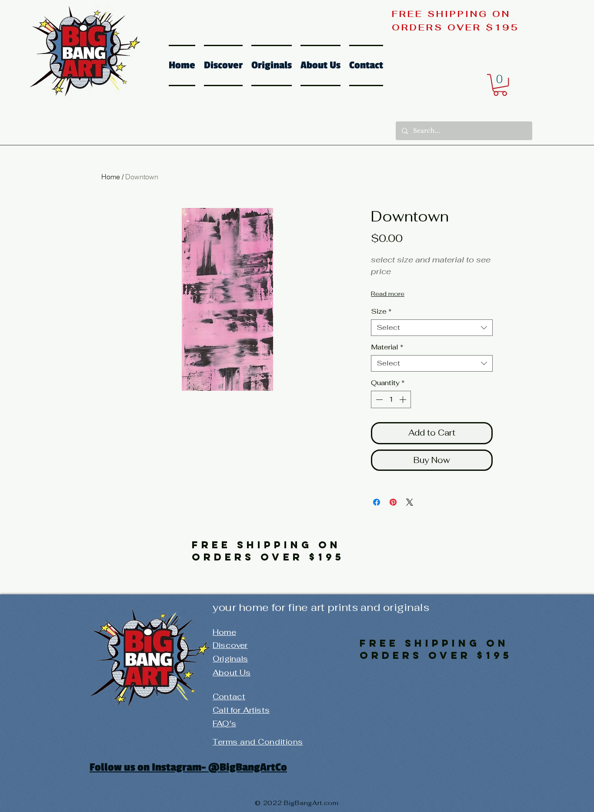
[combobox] (432, 327)
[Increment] (403, 399)
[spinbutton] (390, 399)
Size (381, 311)
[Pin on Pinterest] (393, 502)
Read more (387, 294)
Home (110, 176)
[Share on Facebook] (376, 502)
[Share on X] (409, 502)
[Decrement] (378, 399)
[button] (500, 85)
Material (387, 347)
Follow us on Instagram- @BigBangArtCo (188, 767)
